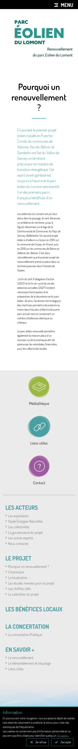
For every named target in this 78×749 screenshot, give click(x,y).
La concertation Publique (25, 634)
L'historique (16, 572)
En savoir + (63, 735)
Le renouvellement (21, 657)
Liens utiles (16, 668)
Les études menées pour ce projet (31, 583)
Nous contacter (18, 543)
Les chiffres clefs (19, 588)
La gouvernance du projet (25, 532)
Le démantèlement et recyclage (29, 663)
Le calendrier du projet (23, 594)
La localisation (17, 577)
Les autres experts (20, 537)
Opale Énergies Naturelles (25, 521)
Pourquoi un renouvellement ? (28, 566)
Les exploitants (18, 515)
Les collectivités (18, 526)
